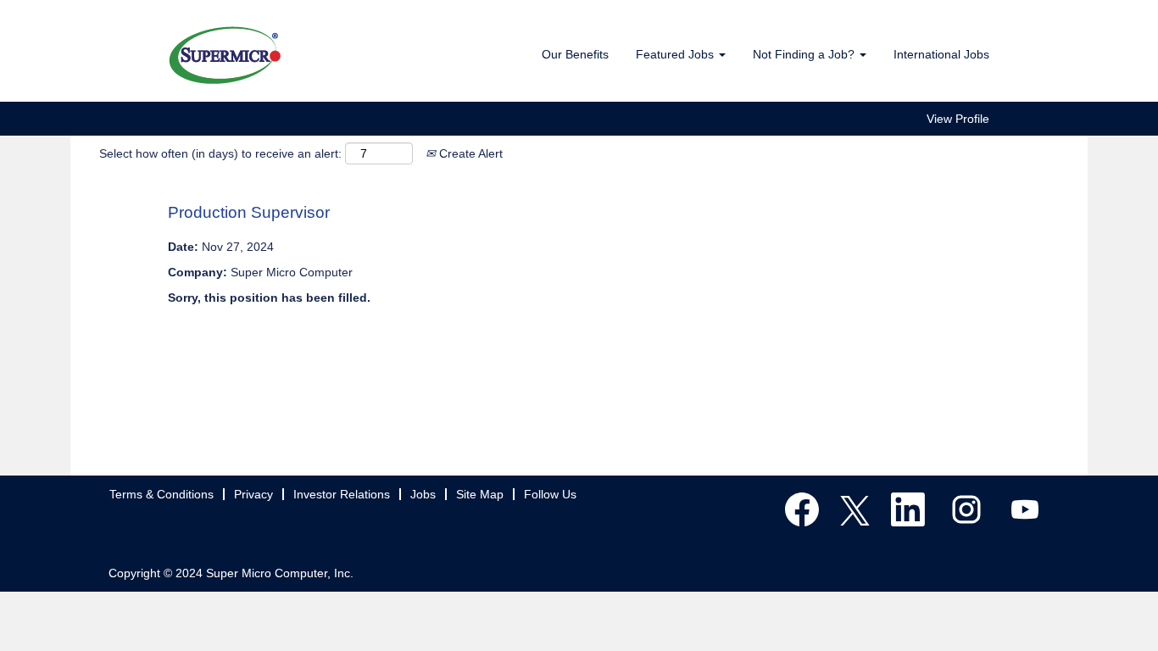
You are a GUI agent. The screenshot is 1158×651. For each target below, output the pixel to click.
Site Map (480, 494)
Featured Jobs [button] (676, 54)
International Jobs (941, 54)
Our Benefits (575, 54)
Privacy (253, 494)
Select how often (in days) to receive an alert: (220, 153)
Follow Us (550, 494)
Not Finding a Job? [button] (805, 54)
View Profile (958, 118)
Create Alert (469, 153)
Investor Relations (341, 494)
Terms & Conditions (161, 494)
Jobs (423, 494)
